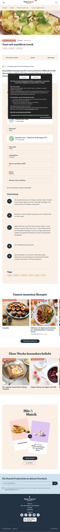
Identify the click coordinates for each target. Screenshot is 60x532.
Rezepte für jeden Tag (22, 7)
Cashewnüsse (13, 155)
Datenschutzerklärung (9, 489)
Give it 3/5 (27, 40)
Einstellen (24, 77)
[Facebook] (21, 514)
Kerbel (11, 172)
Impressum (15, 528)
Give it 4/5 (29, 40)
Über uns (30, 503)
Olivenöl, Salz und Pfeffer (17, 180)
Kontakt (30, 507)
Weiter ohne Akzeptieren (45, 117)
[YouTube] (34, 514)
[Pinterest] (30, 514)
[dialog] (30, 96)
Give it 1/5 (24, 40)
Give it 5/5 (30, 40)
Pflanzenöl (12, 128)
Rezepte (12, 7)
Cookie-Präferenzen (6, 528)
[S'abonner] (55, 483)
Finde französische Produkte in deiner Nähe (20, 187)
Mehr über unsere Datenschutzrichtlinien (20, 112)
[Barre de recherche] (56, 2)
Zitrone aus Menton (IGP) (17, 163)
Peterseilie (12, 147)
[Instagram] (25, 514)
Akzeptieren (35, 77)
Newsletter (30, 509)
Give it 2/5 (26, 40)
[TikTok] (38, 514)
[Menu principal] (3, 2)
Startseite (4, 7)
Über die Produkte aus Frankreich (30, 505)
